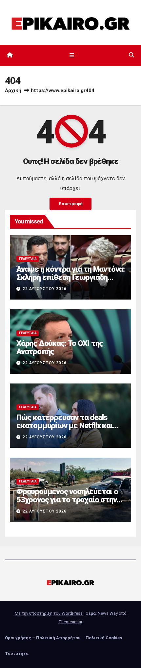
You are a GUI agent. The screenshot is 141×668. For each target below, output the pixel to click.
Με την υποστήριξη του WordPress (49, 613)
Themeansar (70, 621)
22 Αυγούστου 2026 (45, 288)
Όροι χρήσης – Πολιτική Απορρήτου (42, 637)
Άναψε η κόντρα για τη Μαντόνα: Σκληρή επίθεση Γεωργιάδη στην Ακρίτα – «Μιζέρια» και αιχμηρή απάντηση (70, 281)
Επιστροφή (70, 203)
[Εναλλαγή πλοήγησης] (71, 55)
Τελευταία (27, 259)
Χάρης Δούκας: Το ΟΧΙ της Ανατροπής (59, 347)
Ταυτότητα (17, 653)
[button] (131, 55)
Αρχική (13, 90)
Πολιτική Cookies (104, 637)
